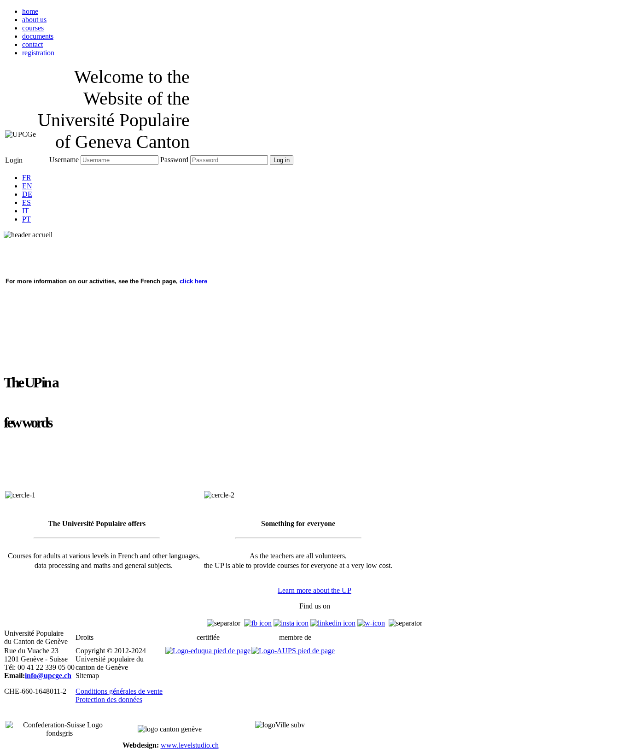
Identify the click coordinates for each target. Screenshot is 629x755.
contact (32, 44)
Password (174, 160)
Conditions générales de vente (119, 691)
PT (26, 219)
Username (64, 160)
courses (33, 28)
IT (25, 211)
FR (26, 177)
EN (27, 186)
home (30, 11)
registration (38, 53)
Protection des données (109, 699)
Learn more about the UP (314, 590)
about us (34, 19)
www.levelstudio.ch (190, 745)
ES (26, 202)
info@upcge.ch (48, 675)
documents (37, 36)
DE (27, 194)
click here (193, 281)
